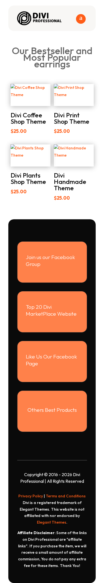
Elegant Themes (51, 522)
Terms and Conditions (66, 496)
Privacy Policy (30, 496)
